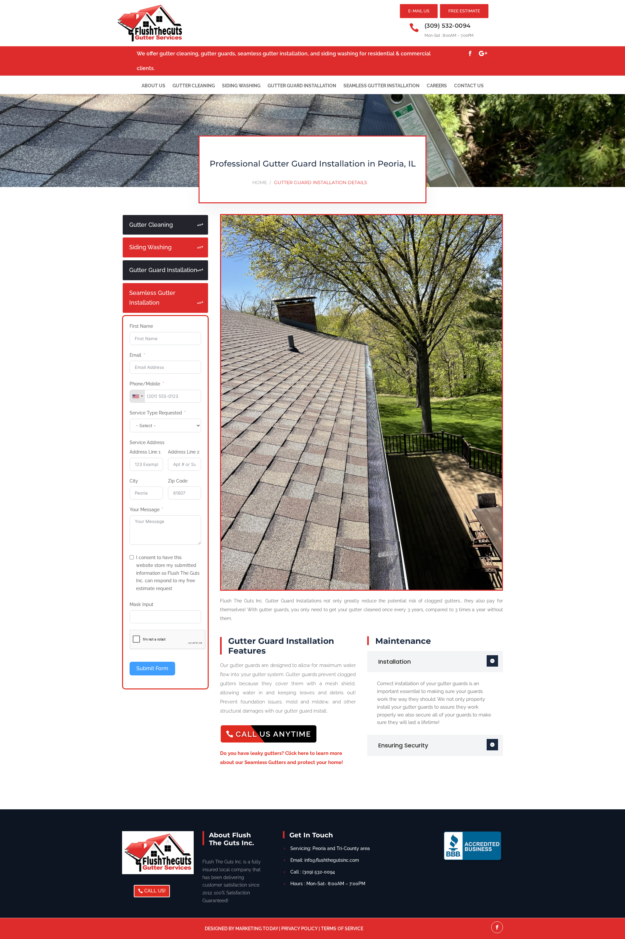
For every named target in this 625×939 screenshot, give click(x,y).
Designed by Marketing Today (242, 928)
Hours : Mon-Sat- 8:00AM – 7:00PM (327, 883)
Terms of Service (342, 928)
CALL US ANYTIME (273, 734)
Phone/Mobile (145, 383)
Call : (312, 871)
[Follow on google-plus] (483, 53)
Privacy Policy (299, 928)
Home (259, 182)
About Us (153, 85)
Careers (437, 85)
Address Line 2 (183, 452)
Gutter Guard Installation (302, 85)
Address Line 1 (145, 452)
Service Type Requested (156, 412)
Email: (297, 860)
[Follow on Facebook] (470, 53)
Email (135, 355)
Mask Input (141, 604)
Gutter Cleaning (194, 85)
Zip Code (178, 481)
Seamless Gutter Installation (381, 85)
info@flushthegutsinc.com (331, 860)
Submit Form (152, 668)
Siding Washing (241, 85)
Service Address (147, 442)
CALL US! (155, 891)
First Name (141, 326)
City (134, 481)
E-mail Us (418, 10)
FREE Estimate (464, 10)
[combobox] (137, 396)
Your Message (145, 509)
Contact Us (469, 85)
